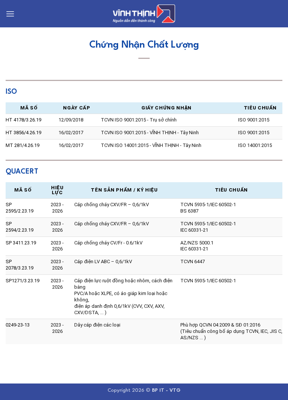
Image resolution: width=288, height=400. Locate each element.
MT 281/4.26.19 (22, 145)
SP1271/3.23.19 (22, 280)
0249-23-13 (18, 325)
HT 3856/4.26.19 (23, 132)
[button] (10, 13)
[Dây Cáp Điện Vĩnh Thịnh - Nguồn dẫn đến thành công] (144, 13)
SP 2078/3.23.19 (19, 265)
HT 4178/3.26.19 (23, 120)
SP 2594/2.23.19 (19, 227)
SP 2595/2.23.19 (19, 208)
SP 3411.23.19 (21, 243)
